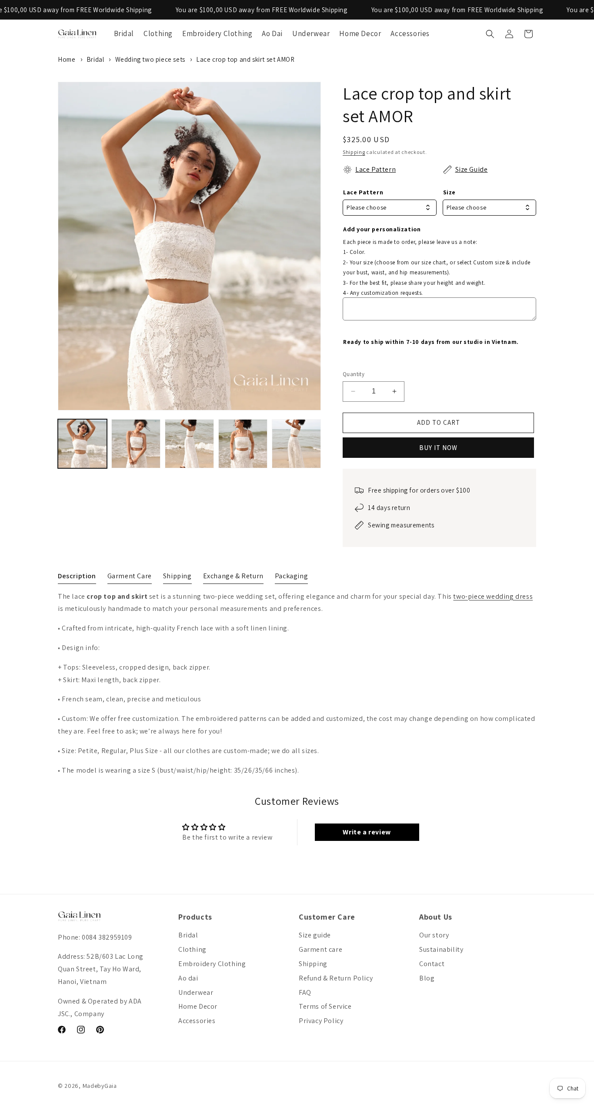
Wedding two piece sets (150, 59)
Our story (434, 935)
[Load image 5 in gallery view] (296, 443)
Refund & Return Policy (336, 978)
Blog (426, 978)
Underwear (195, 992)
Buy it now (438, 447)
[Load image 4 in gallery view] (242, 443)
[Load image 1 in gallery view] (82, 443)
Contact (431, 963)
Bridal (95, 59)
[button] (490, 33)
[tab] (77, 578)
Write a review (366, 832)
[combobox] (389, 207)
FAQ (305, 992)
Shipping (354, 152)
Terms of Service (325, 1006)
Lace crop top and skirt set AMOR (245, 59)
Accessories (197, 1020)
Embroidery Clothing (212, 963)
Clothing (192, 949)
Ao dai (188, 978)
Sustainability (441, 949)
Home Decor (197, 1006)
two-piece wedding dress (493, 596)
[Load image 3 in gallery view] (189, 443)
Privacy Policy (321, 1020)
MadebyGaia (100, 1086)
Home (66, 59)
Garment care (320, 949)
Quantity (353, 374)
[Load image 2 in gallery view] (135, 443)
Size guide (315, 935)
